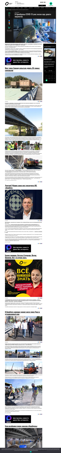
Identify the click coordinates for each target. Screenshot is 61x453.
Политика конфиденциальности (42, 450)
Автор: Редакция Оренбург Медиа (9, 30)
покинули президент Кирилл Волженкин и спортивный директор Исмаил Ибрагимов (24, 224)
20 (49, 78)
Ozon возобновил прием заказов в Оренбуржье (21, 426)
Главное (10, 9)
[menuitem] (7, 8)
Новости (18, 12)
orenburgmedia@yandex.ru (20, 3)
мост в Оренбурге (18, 170)
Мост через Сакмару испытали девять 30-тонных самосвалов (22, 69)
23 (54, 78)
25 (46, 80)
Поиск (42, 5)
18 (46, 78)
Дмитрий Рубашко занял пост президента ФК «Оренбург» (21, 186)
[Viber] (41, 56)
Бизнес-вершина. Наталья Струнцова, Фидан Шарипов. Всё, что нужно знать (21, 256)
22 (52, 78)
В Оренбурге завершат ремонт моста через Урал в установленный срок (22, 313)
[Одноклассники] (9, 22)
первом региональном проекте (23, 300)
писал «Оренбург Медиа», (13, 50)
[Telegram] (9, 23)
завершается (14, 343)
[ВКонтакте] (9, 20)
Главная (7, 9)
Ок (30, 451)
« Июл (45, 70)
